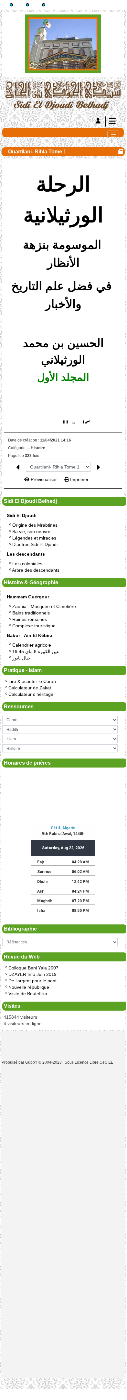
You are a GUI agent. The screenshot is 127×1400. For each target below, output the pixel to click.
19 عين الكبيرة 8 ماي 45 (35, 651)
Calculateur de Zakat (29, 687)
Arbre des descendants (35, 570)
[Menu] (112, 121)
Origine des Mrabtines (35, 525)
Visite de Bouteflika (27, 993)
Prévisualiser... (45, 479)
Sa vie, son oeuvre (31, 531)
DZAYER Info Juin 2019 (32, 974)
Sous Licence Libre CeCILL (89, 1062)
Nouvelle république (28, 987)
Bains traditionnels (31, 612)
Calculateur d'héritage (30, 694)
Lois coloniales (27, 563)
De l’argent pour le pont (32, 980)
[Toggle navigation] (113, 135)
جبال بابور (21, 657)
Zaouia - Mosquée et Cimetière (44, 606)
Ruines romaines (29, 619)
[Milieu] (27, 4)
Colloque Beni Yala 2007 (33, 967)
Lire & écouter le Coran (32, 681)
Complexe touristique (34, 625)
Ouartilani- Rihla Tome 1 (37, 151)
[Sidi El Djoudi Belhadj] (63, 95)
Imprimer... (80, 479)
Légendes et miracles (34, 538)
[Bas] (43, 4)
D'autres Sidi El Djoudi (35, 544)
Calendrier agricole (31, 645)
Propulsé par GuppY (20, 1062)
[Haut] (11, 4)
